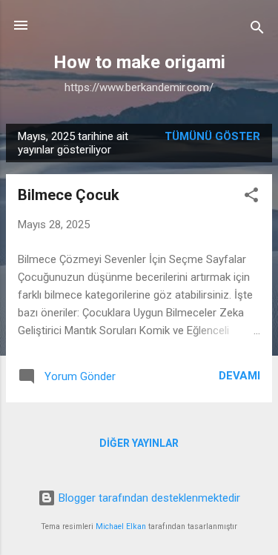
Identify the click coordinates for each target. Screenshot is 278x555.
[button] (251, 197)
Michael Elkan (121, 526)
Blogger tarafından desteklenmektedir (148, 498)
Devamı (239, 375)
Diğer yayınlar (139, 443)
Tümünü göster (212, 136)
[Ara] (257, 30)
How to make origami (139, 62)
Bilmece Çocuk (68, 195)
